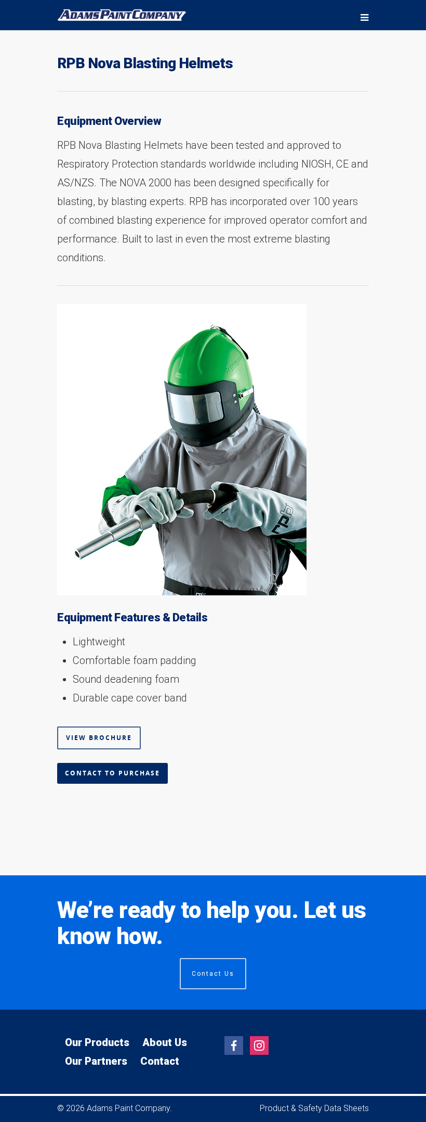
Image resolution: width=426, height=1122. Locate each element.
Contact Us (213, 973)
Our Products (97, 1042)
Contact (159, 1061)
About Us (164, 1042)
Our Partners (96, 1061)
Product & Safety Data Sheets (314, 1108)
